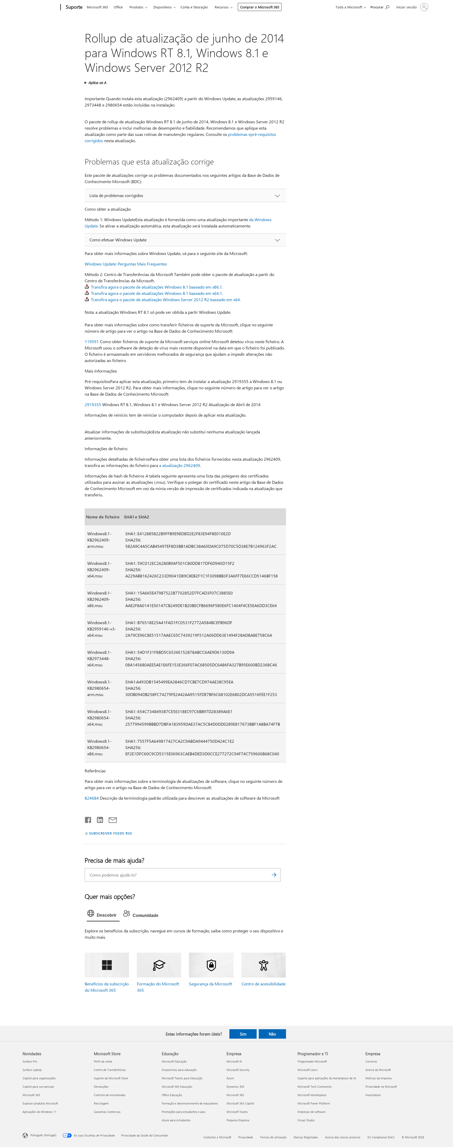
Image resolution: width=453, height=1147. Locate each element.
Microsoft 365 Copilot (240, 1103)
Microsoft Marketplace (312, 1095)
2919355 (93, 404)
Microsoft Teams (237, 1112)
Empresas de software (312, 1112)
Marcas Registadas (306, 1137)
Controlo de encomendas (110, 1095)
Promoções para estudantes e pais (184, 1112)
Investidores (373, 1095)
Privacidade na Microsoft (381, 1086)
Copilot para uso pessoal (38, 1086)
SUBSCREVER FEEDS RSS (110, 833)
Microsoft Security (238, 1070)
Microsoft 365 (97, 7)
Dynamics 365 (235, 1086)
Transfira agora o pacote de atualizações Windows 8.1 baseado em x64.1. (157, 293)
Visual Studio (306, 1120)
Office (118, 7)
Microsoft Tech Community (315, 1086)
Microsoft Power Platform (314, 1103)
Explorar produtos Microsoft (40, 1103)
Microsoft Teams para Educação (182, 1078)
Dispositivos (162, 7)
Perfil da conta (103, 1061)
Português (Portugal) (43, 1135)
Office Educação (172, 1095)
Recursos (222, 7)
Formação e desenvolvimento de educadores (190, 1103)
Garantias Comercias (107, 1112)
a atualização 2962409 (179, 465)
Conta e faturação (194, 7)
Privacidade (245, 1137)
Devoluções (101, 1086)
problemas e (239, 134)
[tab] (103, 914)
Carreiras (371, 1061)
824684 (92, 798)
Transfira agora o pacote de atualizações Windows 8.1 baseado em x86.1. (157, 287)
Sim (243, 1034)
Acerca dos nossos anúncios (342, 1137)
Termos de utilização (273, 1137)
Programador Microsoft (312, 1061)
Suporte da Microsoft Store (111, 1078)
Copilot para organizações (39, 1078)
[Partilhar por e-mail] (110, 819)
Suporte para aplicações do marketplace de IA (327, 1078)
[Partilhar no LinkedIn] (98, 819)
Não (272, 1034)
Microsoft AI (234, 1061)
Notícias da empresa (378, 1078)
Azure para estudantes (176, 1120)
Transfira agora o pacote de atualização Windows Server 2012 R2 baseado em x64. (166, 299)
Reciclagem (101, 1103)
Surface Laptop (32, 1070)
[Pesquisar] (274, 875)
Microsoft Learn (307, 1070)
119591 (92, 341)
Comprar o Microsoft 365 (259, 7)
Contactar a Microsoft (217, 1137)
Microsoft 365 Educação (177, 1086)
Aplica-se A (97, 82)
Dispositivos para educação (179, 1070)
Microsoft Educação (174, 1061)
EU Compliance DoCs (381, 1137)
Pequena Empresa (237, 1120)
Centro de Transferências (110, 1070)
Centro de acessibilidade (263, 983)
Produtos (136, 7)
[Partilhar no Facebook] (88, 819)
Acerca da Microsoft (378, 1070)
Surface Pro (30, 1061)
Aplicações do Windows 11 (39, 1112)
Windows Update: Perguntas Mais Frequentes (126, 264)
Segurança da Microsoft (210, 983)
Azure (230, 1078)
